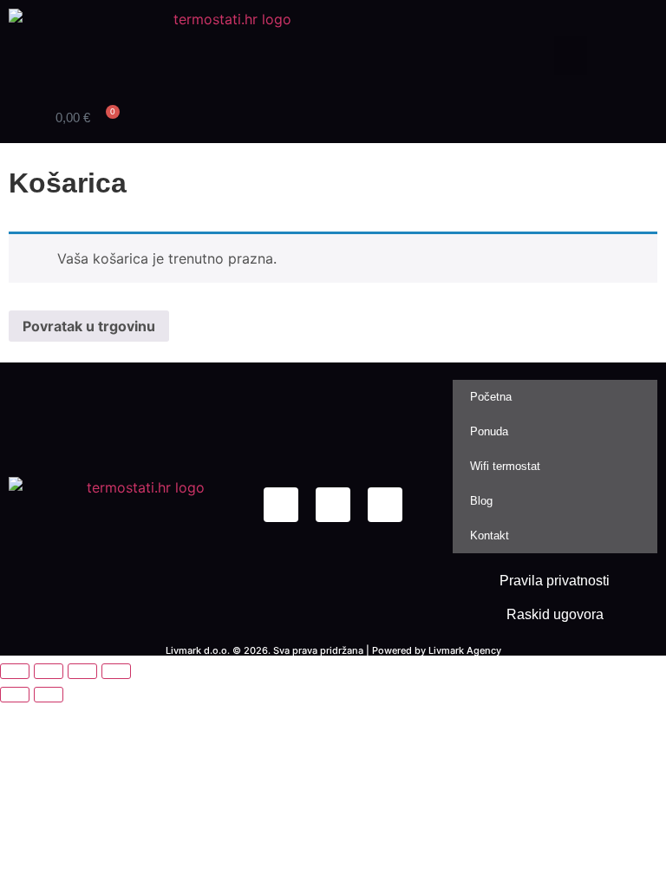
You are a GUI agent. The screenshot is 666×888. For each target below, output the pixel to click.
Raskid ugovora (555, 614)
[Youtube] (385, 504)
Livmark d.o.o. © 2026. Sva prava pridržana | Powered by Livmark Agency (333, 650)
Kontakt (489, 535)
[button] (570, 55)
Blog (481, 500)
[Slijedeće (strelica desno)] (48, 694)
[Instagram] (333, 504)
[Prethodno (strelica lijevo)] (14, 694)
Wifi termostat (505, 466)
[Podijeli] (82, 671)
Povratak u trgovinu (89, 326)
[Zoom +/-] (14, 671)
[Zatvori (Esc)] (116, 671)
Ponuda (489, 431)
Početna (491, 396)
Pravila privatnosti (555, 580)
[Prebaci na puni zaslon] (48, 671)
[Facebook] (281, 504)
